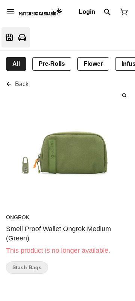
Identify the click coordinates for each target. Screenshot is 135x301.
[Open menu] (10, 11)
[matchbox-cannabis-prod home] (40, 12)
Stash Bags (27, 267)
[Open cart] (122, 12)
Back (21, 84)
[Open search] (107, 12)
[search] (124, 95)
